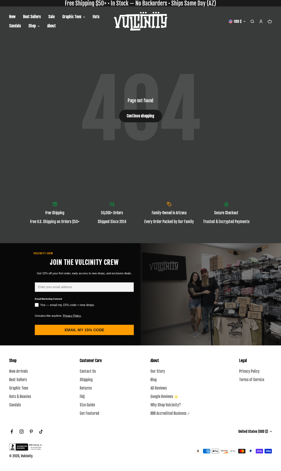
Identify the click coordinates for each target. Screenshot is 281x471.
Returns (86, 388)
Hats (96, 16)
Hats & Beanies (20, 396)
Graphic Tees (71, 16)
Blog (153, 379)
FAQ (82, 396)
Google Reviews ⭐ (164, 396)
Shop (32, 26)
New (12, 16)
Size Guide (87, 405)
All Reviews (158, 388)
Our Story (157, 371)
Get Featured (89, 413)
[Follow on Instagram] (21, 431)
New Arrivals (18, 371)
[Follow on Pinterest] (31, 431)
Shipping (86, 379)
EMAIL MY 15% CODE (84, 330)
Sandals (15, 26)
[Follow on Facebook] (11, 431)
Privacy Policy (249, 371)
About (51, 26)
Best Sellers (32, 16)
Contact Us (88, 371)
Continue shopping (140, 116)
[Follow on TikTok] (41, 431)
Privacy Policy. (72, 315)
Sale (51, 16)
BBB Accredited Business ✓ (170, 413)
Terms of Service (251, 379)
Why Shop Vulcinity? (165, 405)
